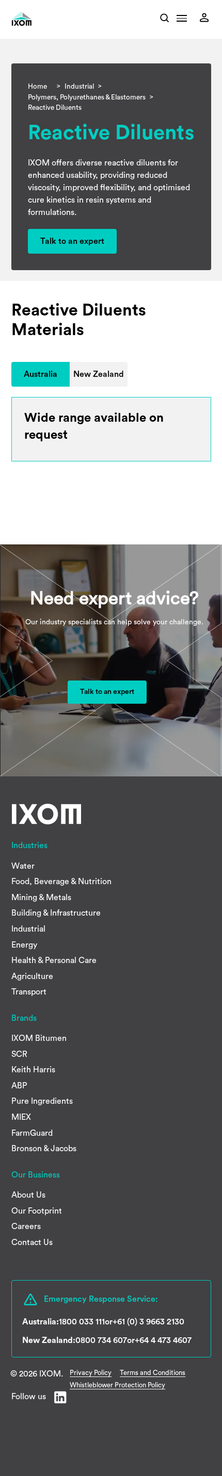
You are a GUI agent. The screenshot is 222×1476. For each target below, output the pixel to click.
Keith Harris (33, 1070)
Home (37, 86)
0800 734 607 (101, 1340)
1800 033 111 (82, 1322)
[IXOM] (36, 18)
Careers (26, 1226)
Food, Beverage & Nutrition (61, 881)
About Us (28, 1195)
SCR (19, 1054)
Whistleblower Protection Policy (117, 1385)
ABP (19, 1086)
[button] (182, 21)
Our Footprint (36, 1211)
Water (23, 866)
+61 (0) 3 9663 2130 (148, 1322)
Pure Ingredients (42, 1101)
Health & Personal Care (54, 960)
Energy (24, 945)
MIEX (21, 1117)
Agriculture (32, 976)
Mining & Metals (41, 897)
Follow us (28, 1396)
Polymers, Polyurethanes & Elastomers (87, 97)
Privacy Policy (91, 1372)
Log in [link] (207, 17)
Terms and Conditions (152, 1372)
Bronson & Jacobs (43, 1149)
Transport (28, 992)
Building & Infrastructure (56, 913)
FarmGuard (32, 1133)
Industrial (79, 86)
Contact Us (32, 1242)
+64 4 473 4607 (163, 1340)
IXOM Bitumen (39, 1038)
